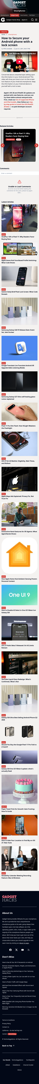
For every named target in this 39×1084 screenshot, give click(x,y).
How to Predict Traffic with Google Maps (15, 982)
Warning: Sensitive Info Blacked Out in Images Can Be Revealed (19, 1008)
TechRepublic (30, 1060)
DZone (20, 1070)
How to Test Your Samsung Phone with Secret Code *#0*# (18, 992)
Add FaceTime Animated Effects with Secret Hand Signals (18, 986)
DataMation (16, 1065)
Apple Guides (26, 20)
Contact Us (5, 1027)
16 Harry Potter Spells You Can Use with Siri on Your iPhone (18, 977)
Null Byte (32, 15)
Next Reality (23, 15)
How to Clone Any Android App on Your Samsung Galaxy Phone (17, 972)
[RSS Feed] (28, 950)
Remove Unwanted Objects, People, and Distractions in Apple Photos (19, 967)
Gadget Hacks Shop (13, 20)
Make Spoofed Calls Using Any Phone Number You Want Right (18, 1002)
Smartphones (19, 11)
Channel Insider (28, 1065)
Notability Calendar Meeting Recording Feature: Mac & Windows (16, 877)
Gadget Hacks (15, 15)
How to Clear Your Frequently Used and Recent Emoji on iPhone (19, 997)
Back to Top (7, 1046)
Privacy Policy (6, 1023)
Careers (9, 1034)
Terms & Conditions (8, 1020)
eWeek (8, 1065)
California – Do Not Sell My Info (12, 1030)
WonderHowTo (5, 15)
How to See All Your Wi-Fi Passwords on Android (17, 962)
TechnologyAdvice (17, 1060)
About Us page (24, 943)
